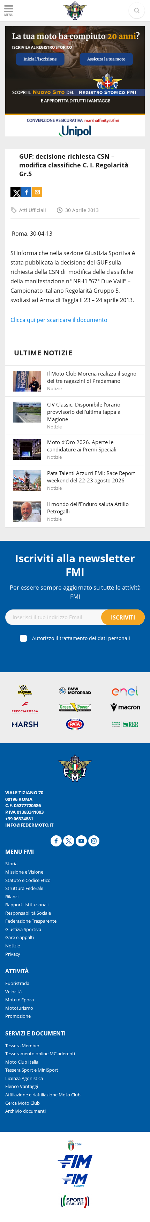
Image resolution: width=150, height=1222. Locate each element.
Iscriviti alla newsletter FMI (75, 565)
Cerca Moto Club (22, 1103)
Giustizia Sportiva (23, 929)
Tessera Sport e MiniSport (31, 1070)
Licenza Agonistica (24, 1078)
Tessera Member (22, 1045)
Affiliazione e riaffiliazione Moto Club (43, 1094)
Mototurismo (19, 1008)
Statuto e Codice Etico (28, 880)
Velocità (13, 991)
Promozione (18, 1016)
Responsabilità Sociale (28, 913)
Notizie (12, 946)
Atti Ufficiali (32, 210)
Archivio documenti (25, 1111)
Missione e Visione (24, 872)
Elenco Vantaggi (21, 1086)
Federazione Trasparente (31, 921)
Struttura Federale (24, 888)
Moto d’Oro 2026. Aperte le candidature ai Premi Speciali (82, 446)
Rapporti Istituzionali (26, 904)
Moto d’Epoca (19, 999)
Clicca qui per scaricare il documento (58, 320)
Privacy (12, 954)
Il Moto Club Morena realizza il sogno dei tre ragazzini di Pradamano (91, 377)
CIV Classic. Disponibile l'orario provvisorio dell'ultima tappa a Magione (83, 412)
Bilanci (11, 896)
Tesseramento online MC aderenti (40, 1053)
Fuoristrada (17, 983)
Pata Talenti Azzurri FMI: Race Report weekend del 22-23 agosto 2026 (91, 477)
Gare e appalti (19, 937)
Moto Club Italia (21, 1062)
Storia (11, 863)
